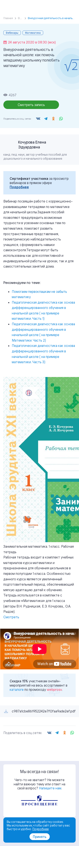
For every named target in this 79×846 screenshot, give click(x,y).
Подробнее (19, 187)
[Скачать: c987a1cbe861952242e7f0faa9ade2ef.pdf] (6, 711)
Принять (39, 837)
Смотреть (11, 617)
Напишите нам (50, 788)
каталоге (17, 689)
